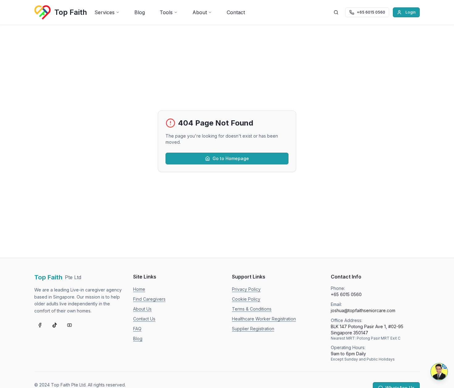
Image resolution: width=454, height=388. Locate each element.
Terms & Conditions (251, 309)
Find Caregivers (149, 299)
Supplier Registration (253, 328)
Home (139, 289)
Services (105, 12)
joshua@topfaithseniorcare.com (363, 310)
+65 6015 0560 (346, 294)
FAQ (137, 328)
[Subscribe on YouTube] (69, 325)
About (199, 12)
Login (411, 12)
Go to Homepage (230, 158)
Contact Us (144, 318)
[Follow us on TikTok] (54, 325)
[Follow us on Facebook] (39, 325)
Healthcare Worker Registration (264, 318)
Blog (139, 12)
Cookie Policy (246, 299)
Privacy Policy (246, 289)
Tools (166, 12)
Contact (236, 12)
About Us (142, 309)
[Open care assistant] (439, 371)
